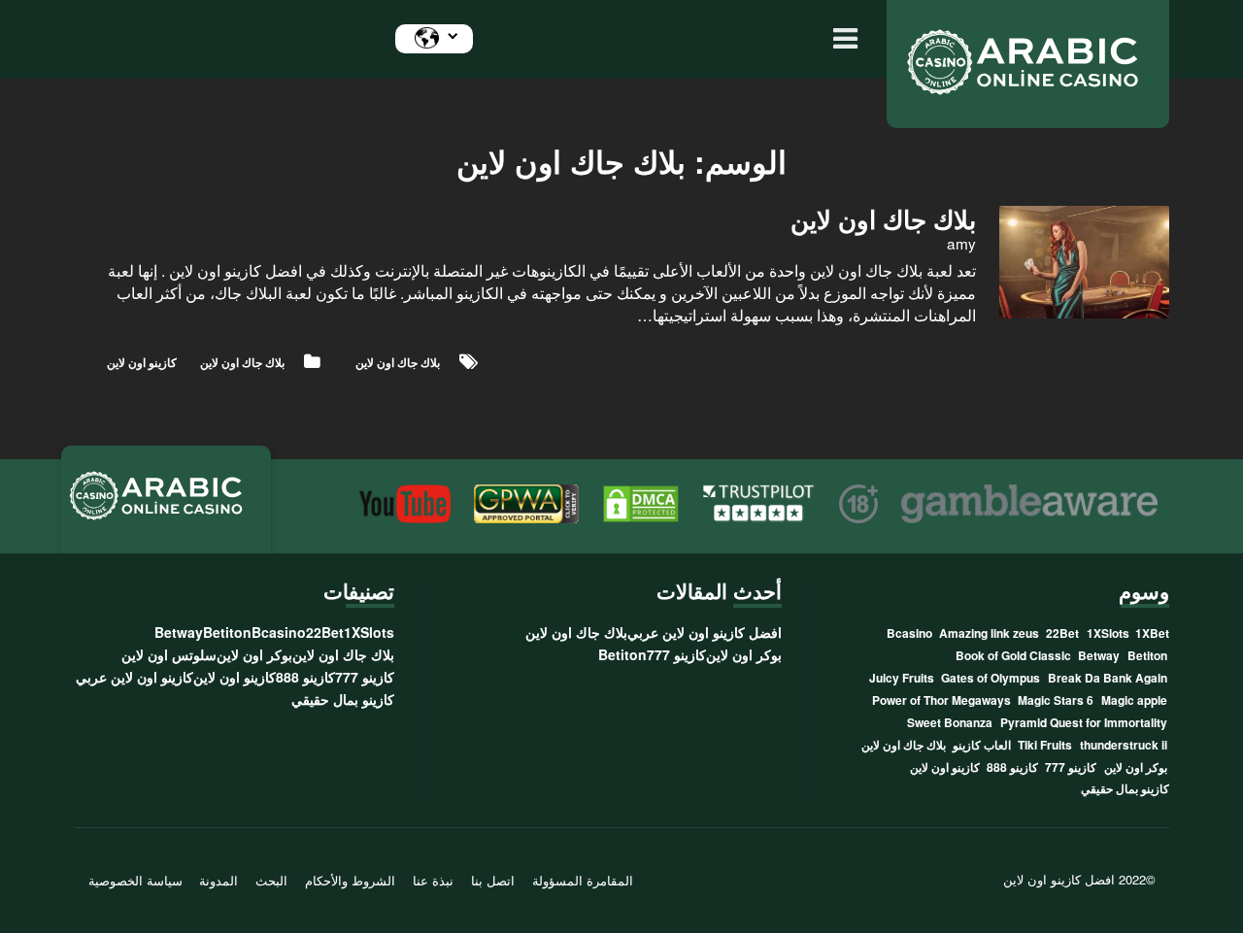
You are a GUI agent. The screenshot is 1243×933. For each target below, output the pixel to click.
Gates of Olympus (990, 677)
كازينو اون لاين (142, 362)
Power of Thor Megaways (941, 700)
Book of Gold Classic (1013, 655)
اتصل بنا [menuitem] (493, 881)
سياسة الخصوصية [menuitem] (135, 881)
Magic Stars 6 (1055, 700)
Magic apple (1134, 700)
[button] (840, 39)
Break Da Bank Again (1107, 677)
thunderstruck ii (1123, 744)
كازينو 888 (1012, 767)
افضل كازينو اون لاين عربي (704, 632)
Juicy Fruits (901, 677)
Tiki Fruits (1045, 744)
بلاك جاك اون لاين (242, 362)
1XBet (1152, 633)
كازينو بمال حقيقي (1125, 788)
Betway (1099, 655)
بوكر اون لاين (1135, 767)
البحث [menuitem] (271, 881)
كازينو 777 (1070, 767)
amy (961, 242)
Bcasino (909, 633)
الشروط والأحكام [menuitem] (350, 881)
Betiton (1147, 655)
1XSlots (1108, 633)
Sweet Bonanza (949, 722)
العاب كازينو (982, 744)
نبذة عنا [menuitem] (433, 881)
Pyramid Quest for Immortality (1083, 722)
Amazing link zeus (989, 633)
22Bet (1062, 633)
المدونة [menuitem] (218, 881)
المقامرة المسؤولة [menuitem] (582, 881)
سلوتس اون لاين (169, 654)
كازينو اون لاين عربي (134, 676)
